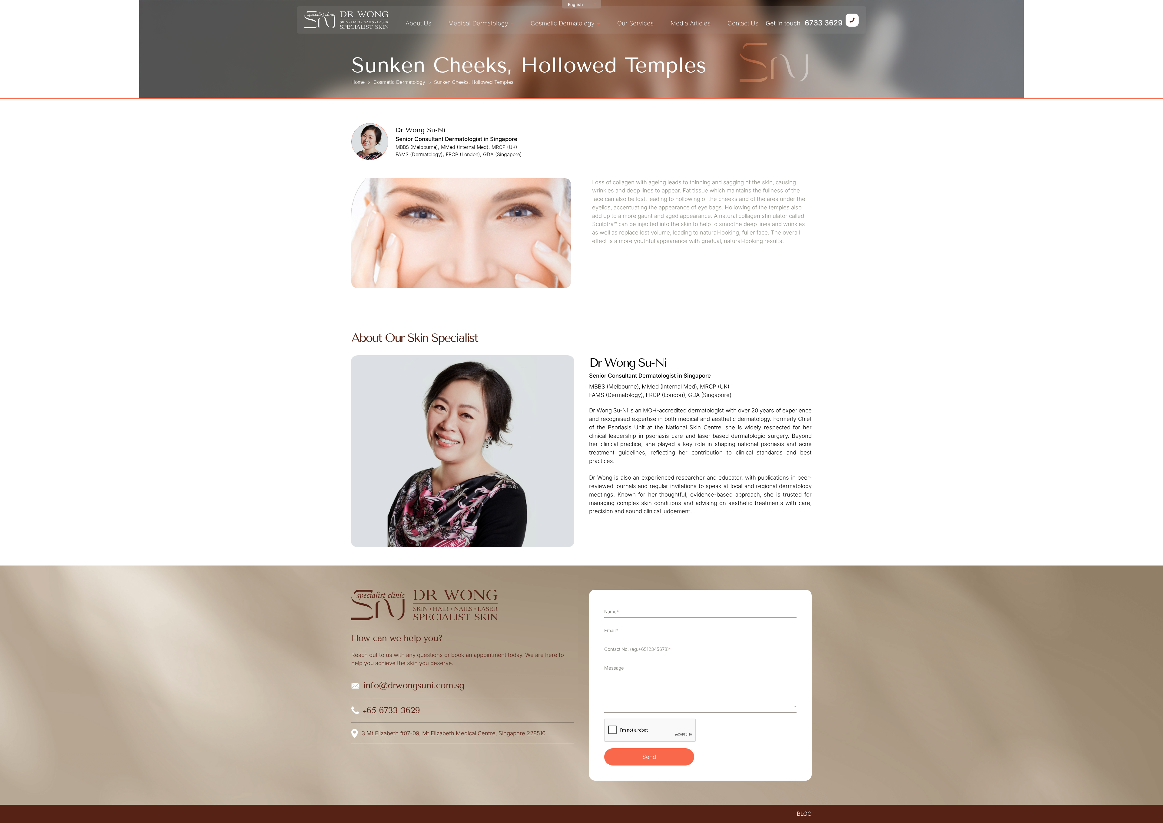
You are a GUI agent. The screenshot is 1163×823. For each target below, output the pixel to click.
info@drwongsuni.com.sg (685, 19)
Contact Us (742, 23)
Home (358, 82)
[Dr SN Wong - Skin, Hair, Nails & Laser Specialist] (346, 20)
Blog (804, 813)
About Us (418, 23)
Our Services (635, 23)
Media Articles (691, 23)
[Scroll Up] (1151, 808)
